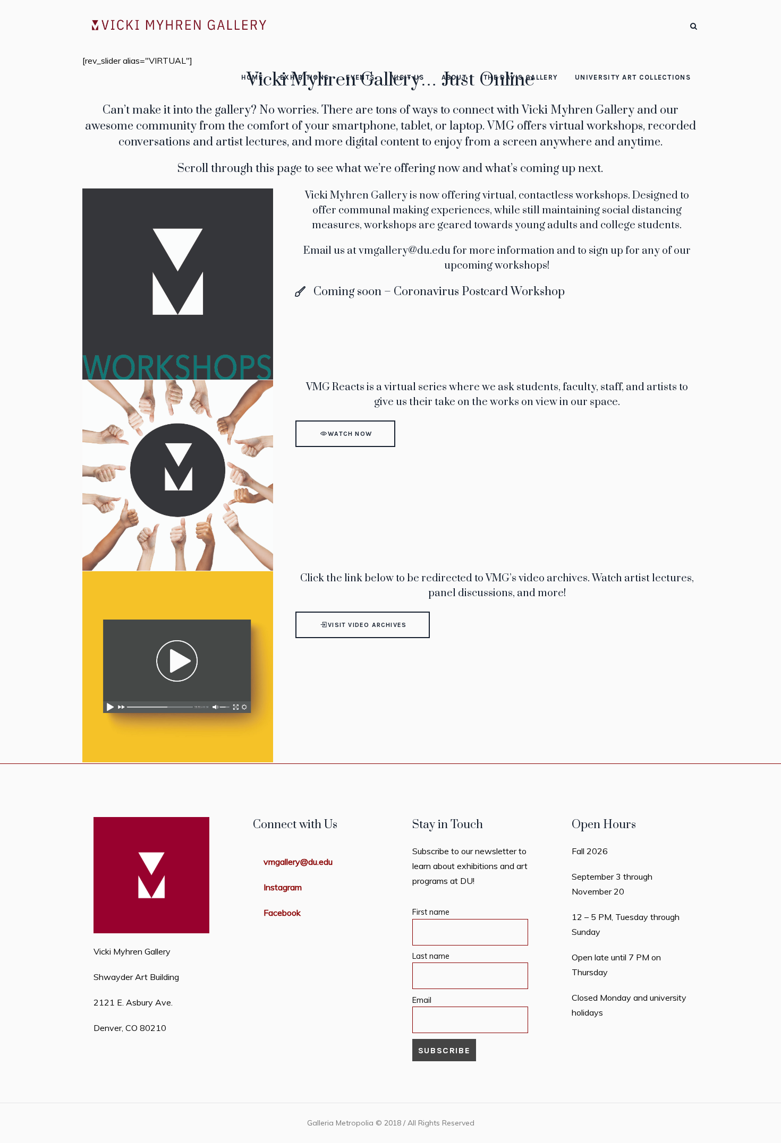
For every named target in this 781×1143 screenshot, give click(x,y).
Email (421, 1000)
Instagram (283, 887)
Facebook (282, 912)
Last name (430, 956)
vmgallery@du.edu (405, 250)
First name (430, 912)
